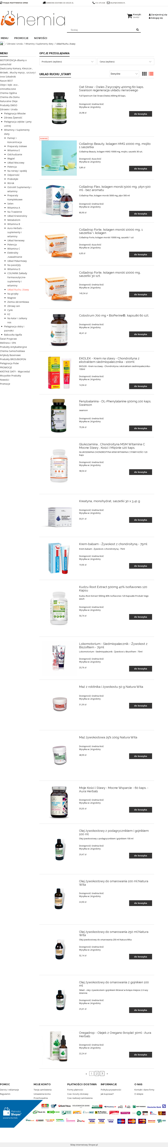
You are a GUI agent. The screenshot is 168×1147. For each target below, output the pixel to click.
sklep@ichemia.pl (117, 3)
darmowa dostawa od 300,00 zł (60, 3)
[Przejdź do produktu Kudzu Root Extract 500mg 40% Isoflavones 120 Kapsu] (59, 608)
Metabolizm (13, 220)
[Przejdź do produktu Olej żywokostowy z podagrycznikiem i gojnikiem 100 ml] (59, 849)
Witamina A (13, 207)
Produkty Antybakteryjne (13, 346)
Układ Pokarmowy (17, 260)
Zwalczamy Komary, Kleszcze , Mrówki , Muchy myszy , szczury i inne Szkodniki (18, 72)
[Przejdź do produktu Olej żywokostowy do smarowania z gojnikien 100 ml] (59, 1000)
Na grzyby (12, 293)
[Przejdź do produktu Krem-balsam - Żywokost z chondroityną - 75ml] (59, 558)
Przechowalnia (41, 1098)
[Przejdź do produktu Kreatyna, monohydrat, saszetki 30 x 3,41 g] (59, 515)
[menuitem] (6, 38)
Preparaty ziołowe (17, 146)
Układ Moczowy (15, 162)
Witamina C (13, 248)
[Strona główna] (33, 18)
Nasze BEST (6, 80)
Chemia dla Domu (10, 97)
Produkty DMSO (8, 105)
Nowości (4, 379)
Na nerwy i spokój (17, 170)
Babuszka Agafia (13, 334)
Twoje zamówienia (43, 1089)
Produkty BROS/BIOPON (13, 359)
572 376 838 (100, 3)
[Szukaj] (137, 30)
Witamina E (13, 150)
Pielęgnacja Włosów (15, 113)
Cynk (10, 310)
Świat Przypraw (8, 338)
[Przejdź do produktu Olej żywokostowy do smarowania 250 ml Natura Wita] (59, 949)
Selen (10, 203)
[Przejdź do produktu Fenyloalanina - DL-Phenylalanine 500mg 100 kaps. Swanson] (59, 415)
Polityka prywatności (111, 1089)
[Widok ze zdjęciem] (144, 74)
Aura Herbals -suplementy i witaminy (15, 232)
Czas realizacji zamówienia (80, 1098)
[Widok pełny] (151, 74)
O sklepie (138, 1093)
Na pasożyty (14, 265)
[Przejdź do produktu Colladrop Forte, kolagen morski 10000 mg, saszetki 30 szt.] (59, 286)
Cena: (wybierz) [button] (107, 61)
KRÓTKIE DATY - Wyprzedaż (15, 371)
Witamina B (13, 224)
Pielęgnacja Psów (9, 363)
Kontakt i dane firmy (144, 1089)
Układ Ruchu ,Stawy (18, 289)
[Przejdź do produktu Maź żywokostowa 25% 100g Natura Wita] (59, 755)
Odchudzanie (14, 154)
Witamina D (13, 269)
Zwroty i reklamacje (9, 1089)
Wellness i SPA (8, 342)
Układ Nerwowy (15, 240)
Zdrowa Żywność (13, 117)
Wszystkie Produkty (10, 375)
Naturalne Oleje (9, 101)
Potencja (12, 166)
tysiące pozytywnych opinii (15, 3)
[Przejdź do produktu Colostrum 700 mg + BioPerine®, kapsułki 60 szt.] (59, 329)
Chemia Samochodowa (12, 351)
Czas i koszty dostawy (77, 1093)
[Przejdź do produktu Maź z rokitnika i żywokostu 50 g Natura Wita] (59, 705)
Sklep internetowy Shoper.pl (84, 1144)
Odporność (13, 174)
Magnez (11, 297)
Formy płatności (75, 1089)
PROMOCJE (6, 367)
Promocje (5, 383)
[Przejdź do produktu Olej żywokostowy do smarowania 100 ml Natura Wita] (59, 899)
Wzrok (10, 183)
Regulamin (5, 1093)
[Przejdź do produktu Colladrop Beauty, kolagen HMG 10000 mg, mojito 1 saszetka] (59, 158)
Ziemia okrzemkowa (18, 301)
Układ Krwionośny (17, 215)
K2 (8, 314)
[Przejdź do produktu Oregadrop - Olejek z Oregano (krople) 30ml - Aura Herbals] (59, 1047)
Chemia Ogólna (8, 93)
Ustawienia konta (42, 1093)
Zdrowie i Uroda (9, 109)
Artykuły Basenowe (10, 355)
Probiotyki (12, 179)
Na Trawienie (14, 211)
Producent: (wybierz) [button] (52, 61)
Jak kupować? (107, 1093)
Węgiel (11, 158)
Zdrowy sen (13, 306)
